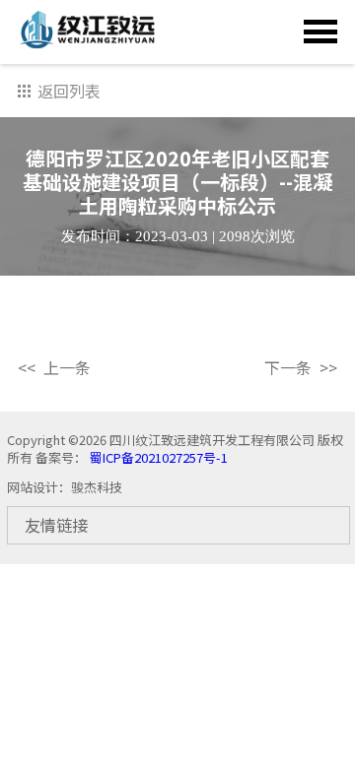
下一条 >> (300, 367)
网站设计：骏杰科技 (64, 487)
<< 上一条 (54, 367)
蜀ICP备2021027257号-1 (157, 457)
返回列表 (69, 90)
